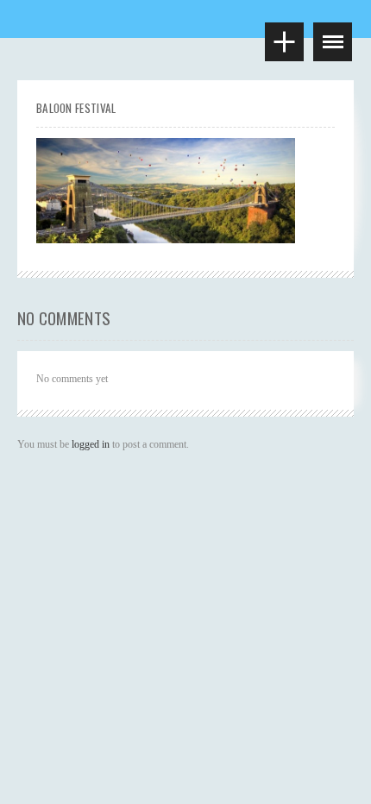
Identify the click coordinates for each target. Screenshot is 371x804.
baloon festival (76, 107)
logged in (91, 444)
